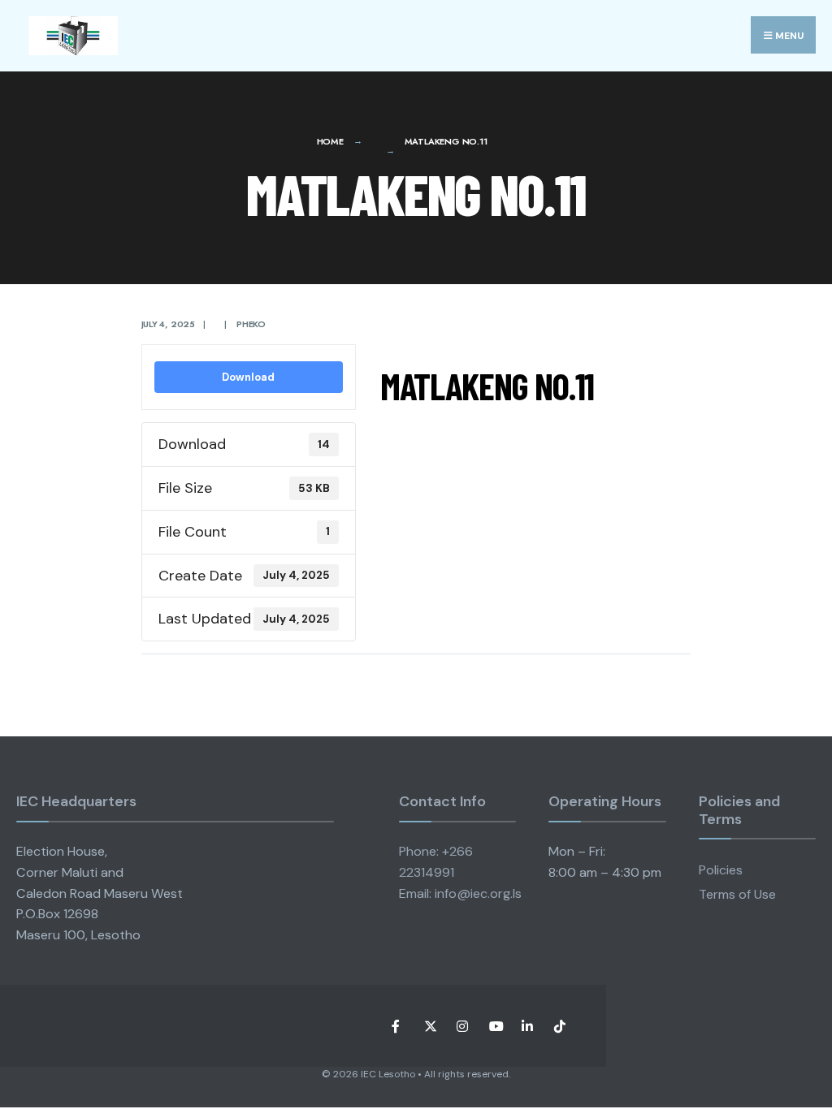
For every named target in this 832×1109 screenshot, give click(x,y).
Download (248, 377)
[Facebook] (397, 1026)
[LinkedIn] (527, 1026)
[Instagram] (462, 1026)
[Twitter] (429, 1026)
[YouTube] (494, 1026)
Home (330, 141)
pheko (251, 323)
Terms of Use (737, 894)
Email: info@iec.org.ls (460, 893)
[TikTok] (559, 1026)
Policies (721, 869)
